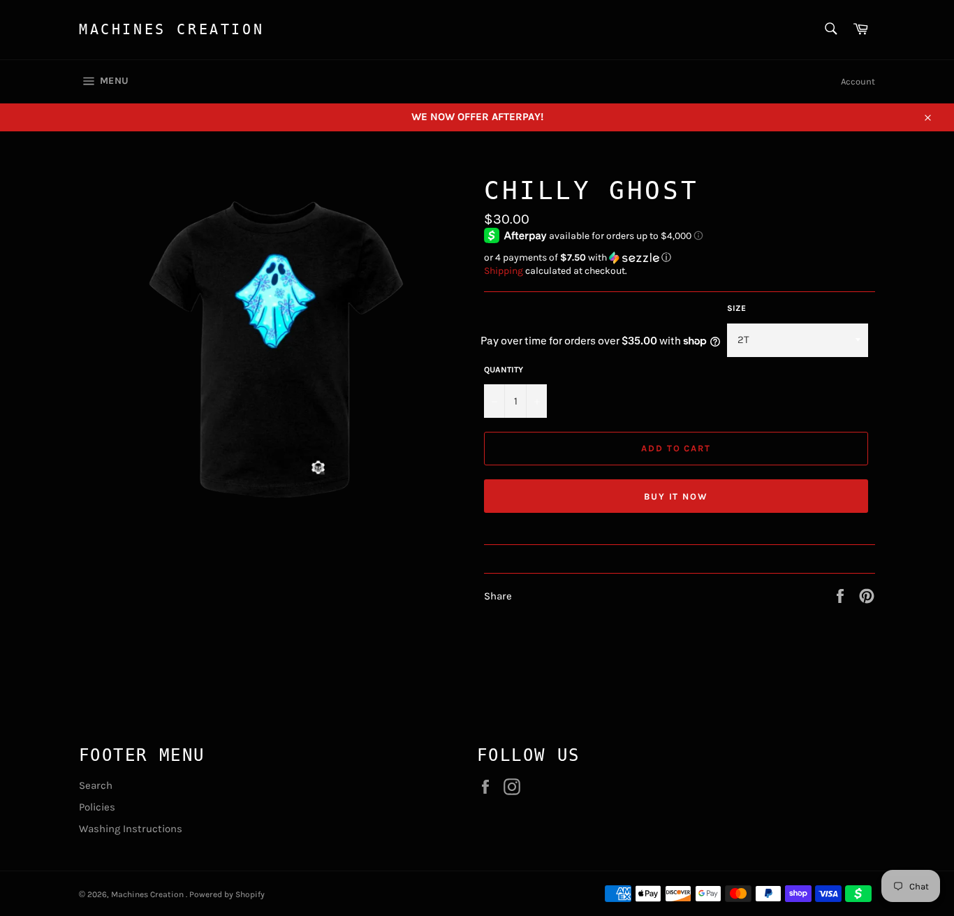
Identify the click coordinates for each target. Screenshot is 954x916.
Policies (97, 807)
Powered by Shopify (227, 894)
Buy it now (676, 496)
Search (95, 785)
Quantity (503, 370)
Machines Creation (171, 29)
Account (858, 81)
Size (736, 308)
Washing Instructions (130, 828)
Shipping (503, 271)
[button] (679, 258)
